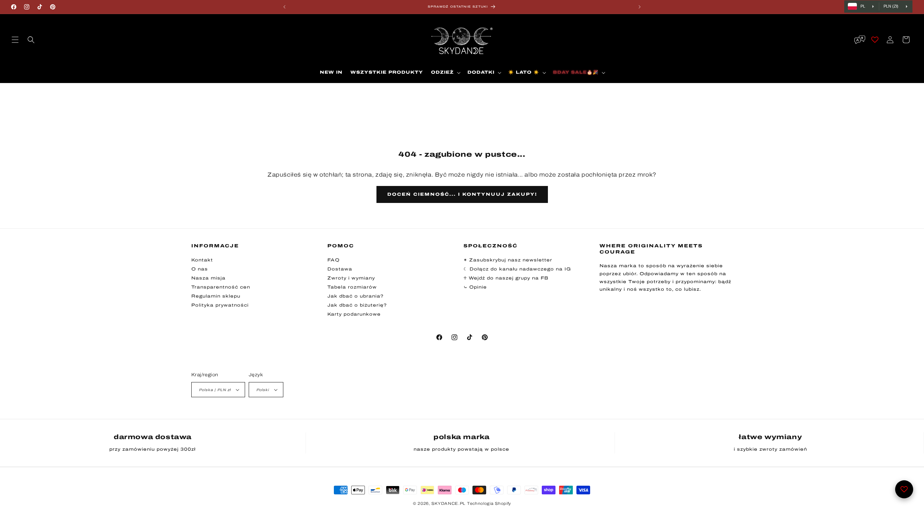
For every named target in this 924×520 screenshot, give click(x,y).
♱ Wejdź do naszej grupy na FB (506, 278)
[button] (15, 40)
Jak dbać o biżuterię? (357, 305)
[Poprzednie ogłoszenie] (284, 7)
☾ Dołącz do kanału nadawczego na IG (517, 269)
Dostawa (339, 269)
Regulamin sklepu (215, 296)
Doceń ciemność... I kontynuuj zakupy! (462, 194)
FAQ (333, 260)
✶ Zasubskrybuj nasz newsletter (507, 260)
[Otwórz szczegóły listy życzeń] (904, 489)
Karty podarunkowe (354, 314)
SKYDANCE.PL (448, 503)
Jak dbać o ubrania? (355, 296)
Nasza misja (208, 278)
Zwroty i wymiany (351, 278)
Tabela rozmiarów (352, 287)
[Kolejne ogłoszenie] (640, 7)
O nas (199, 269)
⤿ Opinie (475, 287)
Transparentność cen (220, 287)
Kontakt (202, 260)
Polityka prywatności (220, 305)
